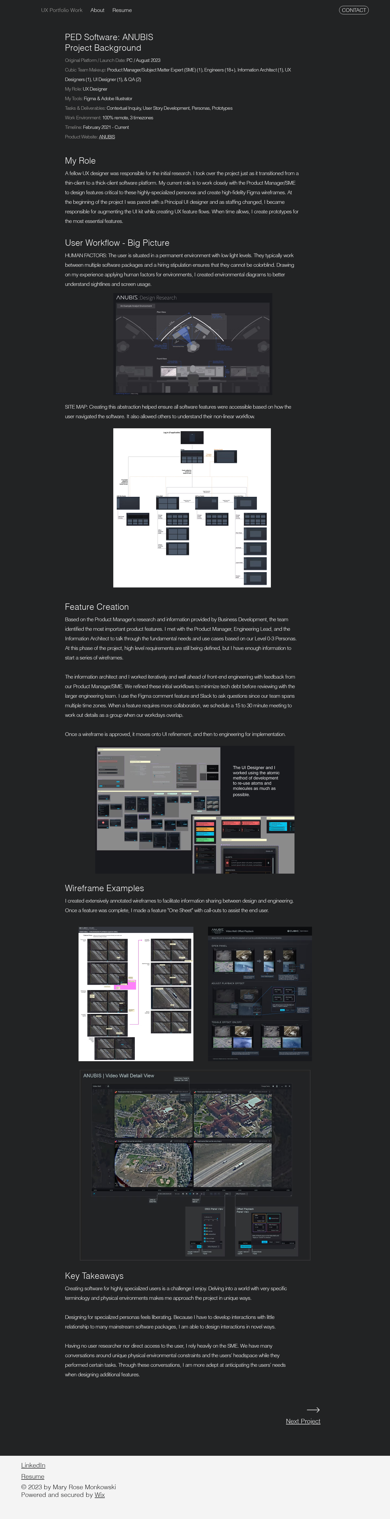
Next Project (303, 1421)
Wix (100, 1495)
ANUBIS (107, 137)
